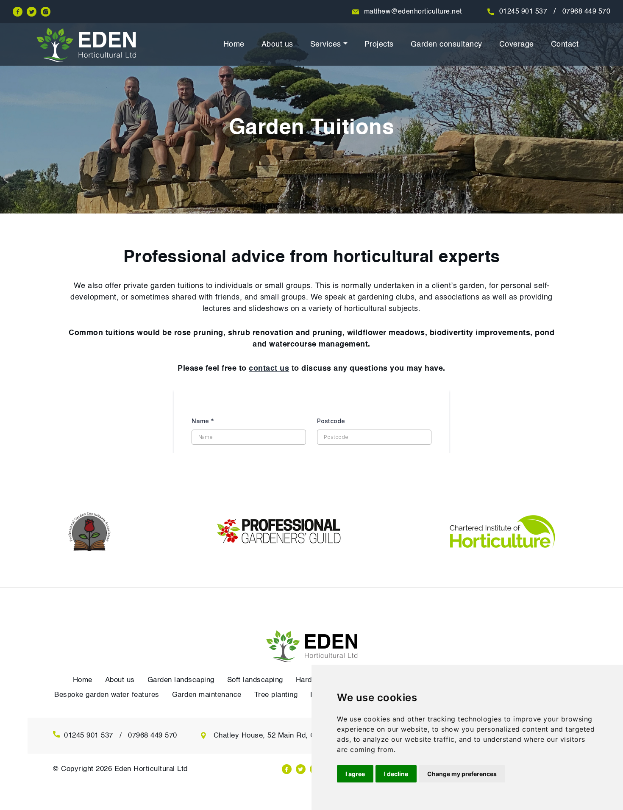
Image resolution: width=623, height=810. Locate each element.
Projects (379, 44)
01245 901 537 (523, 11)
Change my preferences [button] (462, 773)
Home (234, 44)
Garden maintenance (207, 695)
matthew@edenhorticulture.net (413, 11)
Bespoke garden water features (106, 695)
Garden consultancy (446, 44)
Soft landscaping (255, 680)
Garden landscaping (180, 680)
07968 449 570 (586, 11)
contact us (269, 368)
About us (277, 44)
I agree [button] (355, 773)
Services (325, 44)
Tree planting (276, 695)
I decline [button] (396, 773)
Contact (565, 44)
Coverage (516, 44)
